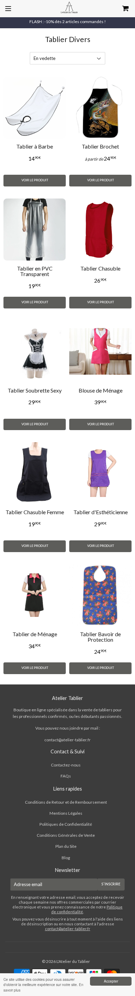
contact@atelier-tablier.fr (67, 739)
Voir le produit (34, 180)
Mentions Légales (66, 813)
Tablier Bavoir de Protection (100, 637)
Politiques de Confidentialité (65, 824)
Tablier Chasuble (100, 268)
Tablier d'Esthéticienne (100, 512)
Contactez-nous (66, 765)
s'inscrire (110, 884)
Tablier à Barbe (34, 146)
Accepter (111, 981)
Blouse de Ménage (101, 390)
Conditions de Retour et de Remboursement (66, 802)
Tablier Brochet (100, 146)
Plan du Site (65, 846)
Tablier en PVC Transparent (35, 271)
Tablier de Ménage (34, 634)
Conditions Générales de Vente (66, 835)
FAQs (66, 776)
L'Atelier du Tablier (73, 961)
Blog (66, 857)
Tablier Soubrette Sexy (35, 390)
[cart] (117, 8)
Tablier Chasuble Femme (35, 512)
